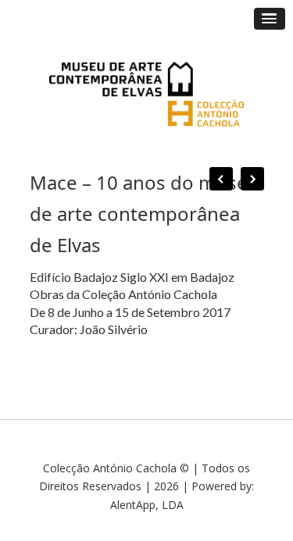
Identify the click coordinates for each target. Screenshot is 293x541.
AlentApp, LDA (147, 504)
